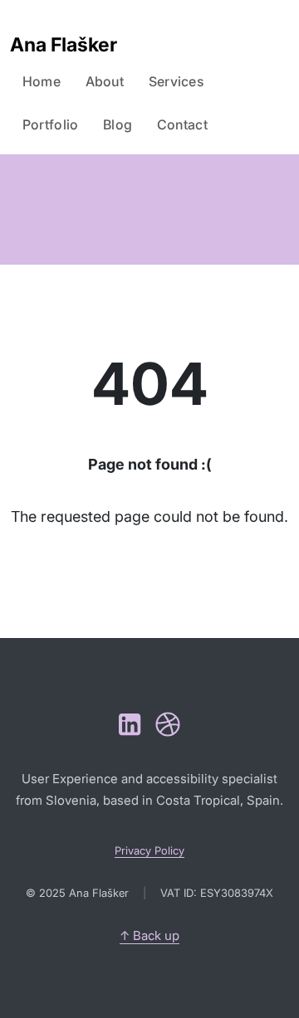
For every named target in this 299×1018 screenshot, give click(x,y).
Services (176, 81)
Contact (182, 124)
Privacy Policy (149, 850)
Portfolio (50, 124)
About (105, 81)
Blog (117, 124)
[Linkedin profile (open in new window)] (129, 724)
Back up (149, 935)
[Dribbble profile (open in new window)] (167, 724)
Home (41, 81)
